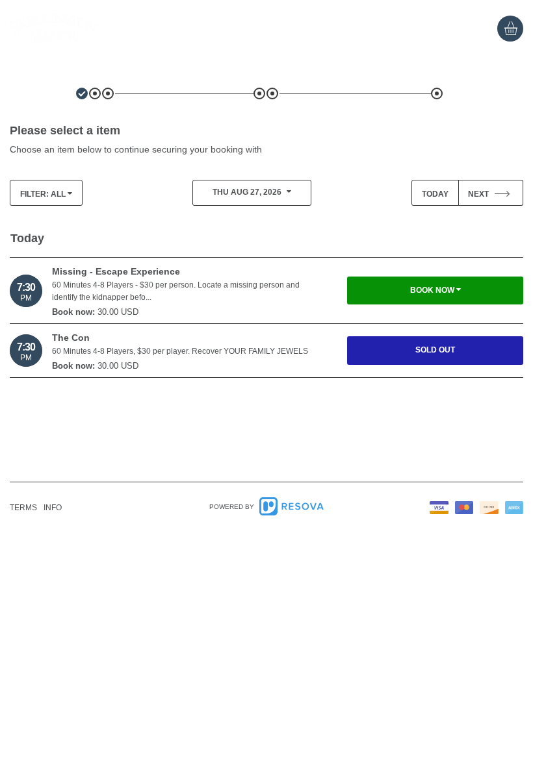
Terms (23, 507)
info (53, 507)
